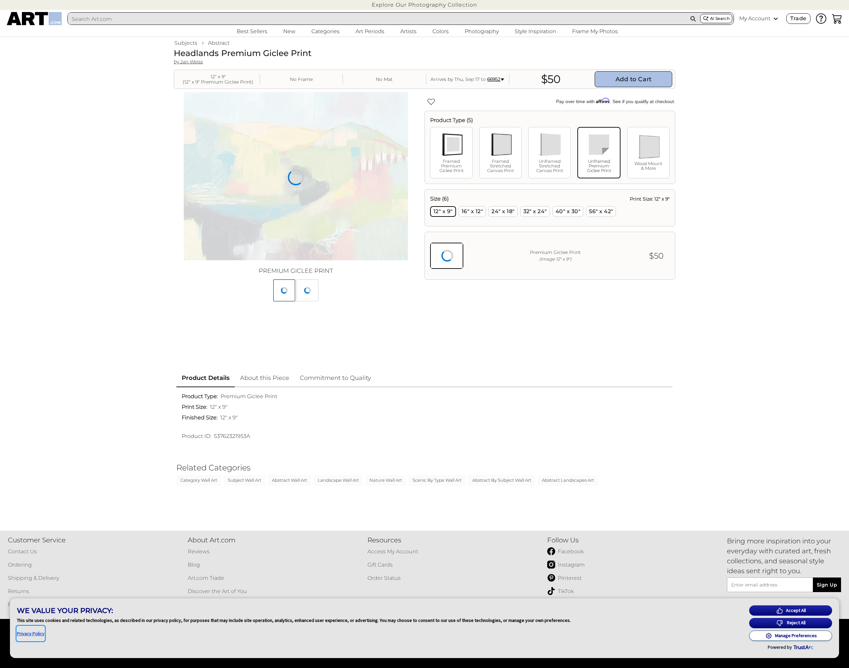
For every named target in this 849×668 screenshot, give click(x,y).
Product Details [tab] (205, 378)
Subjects (185, 43)
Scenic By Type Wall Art (437, 480)
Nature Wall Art (385, 480)
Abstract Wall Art (289, 480)
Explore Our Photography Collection (424, 5)
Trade (798, 18)
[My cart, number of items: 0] (837, 18)
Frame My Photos (595, 31)
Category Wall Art (198, 480)
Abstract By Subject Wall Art (501, 480)
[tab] (451, 152)
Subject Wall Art (244, 480)
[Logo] (34, 18)
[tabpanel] (549, 234)
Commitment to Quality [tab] (335, 378)
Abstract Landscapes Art (568, 480)
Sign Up (827, 585)
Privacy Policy (30, 634)
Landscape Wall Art (338, 480)
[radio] (443, 211)
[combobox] (377, 19)
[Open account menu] (775, 18)
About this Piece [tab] (264, 378)
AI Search (720, 18)
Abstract (218, 43)
